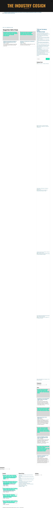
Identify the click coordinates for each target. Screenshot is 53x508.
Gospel (8, 33)
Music (40, 12)
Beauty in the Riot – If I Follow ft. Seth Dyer (42, 125)
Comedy (8, 475)
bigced (39, 400)
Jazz (13, 33)
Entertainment (42, 389)
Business (27, 12)
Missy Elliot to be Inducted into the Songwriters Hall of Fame (27, 42)
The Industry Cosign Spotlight (8, 13)
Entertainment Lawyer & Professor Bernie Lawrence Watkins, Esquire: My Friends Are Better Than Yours (42, 35)
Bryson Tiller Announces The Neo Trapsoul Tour (42, 418)
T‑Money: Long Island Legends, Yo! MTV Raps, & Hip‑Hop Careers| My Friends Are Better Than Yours (43, 40)
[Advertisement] (26, 20)
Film (11, 476)
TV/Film (20, 12)
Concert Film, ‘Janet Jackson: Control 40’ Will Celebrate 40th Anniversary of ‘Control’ (26, 484)
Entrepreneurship (40, 447)
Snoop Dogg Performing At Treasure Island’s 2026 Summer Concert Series (42, 437)
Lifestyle (25, 12)
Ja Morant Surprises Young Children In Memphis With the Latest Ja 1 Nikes (43, 252)
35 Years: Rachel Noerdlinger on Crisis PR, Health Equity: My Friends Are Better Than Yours (43, 33)
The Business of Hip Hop (36, 12)
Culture (11, 475)
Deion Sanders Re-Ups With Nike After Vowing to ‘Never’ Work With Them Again (43, 316)
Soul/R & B (22, 12)
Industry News (15, 12)
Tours (38, 392)
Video (32, 12)
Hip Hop (18, 12)
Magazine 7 (18, 507)
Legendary (30, 12)
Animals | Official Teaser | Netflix (23, 485)
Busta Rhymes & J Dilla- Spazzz (23, 482)
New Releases (39, 391)
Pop (6, 34)
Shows (47, 409)
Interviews (11, 12)
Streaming (8, 477)
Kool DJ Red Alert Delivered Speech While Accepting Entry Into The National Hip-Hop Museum (42, 54)
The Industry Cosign (26, 6)
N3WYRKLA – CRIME (21, 486)
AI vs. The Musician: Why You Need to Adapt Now (25, 481)
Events (46, 427)
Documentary (14, 475)
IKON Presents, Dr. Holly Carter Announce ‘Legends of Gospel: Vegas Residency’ (43, 399)
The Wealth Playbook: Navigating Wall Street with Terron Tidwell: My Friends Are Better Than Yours (43, 43)
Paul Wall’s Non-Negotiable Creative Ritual (24, 483)
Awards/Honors (14, 32)
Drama (4, 476)
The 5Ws (14, 13)
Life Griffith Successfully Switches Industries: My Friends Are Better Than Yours (43, 52)
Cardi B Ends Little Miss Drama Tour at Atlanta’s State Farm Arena (42, 456)
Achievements (9, 32)
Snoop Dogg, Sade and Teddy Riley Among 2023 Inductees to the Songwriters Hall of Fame (10, 42)
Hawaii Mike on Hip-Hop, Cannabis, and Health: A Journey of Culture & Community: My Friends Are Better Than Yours (43, 38)
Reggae (9, 34)
